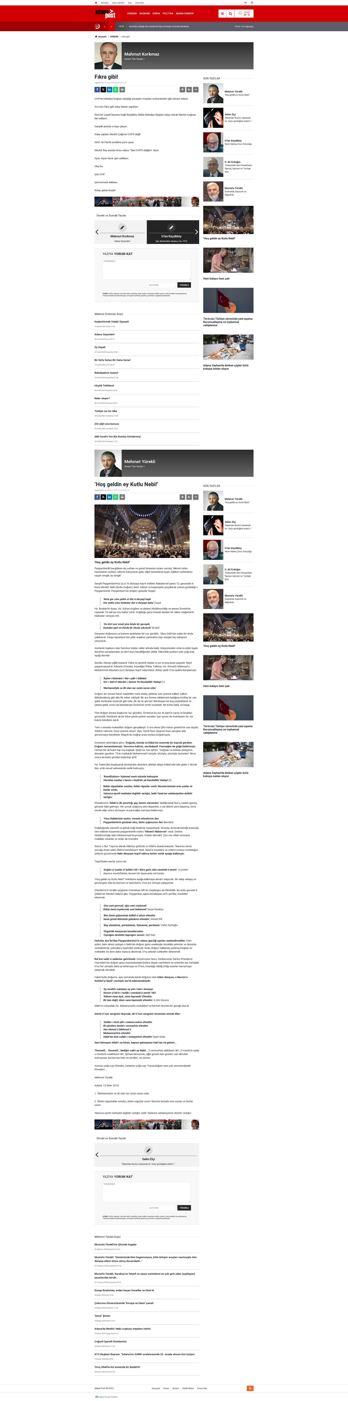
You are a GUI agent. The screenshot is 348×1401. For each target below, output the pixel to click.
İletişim (175, 1388)
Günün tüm (244, 26)
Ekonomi (144, 13)
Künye (166, 1388)
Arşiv (130, 3)
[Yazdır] (122, 89)
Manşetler (105, 3)
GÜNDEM (132, 13)
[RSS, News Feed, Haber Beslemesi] (250, 1388)
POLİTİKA (168, 13)
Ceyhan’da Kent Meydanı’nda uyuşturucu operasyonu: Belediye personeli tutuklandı (168, 26)
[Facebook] (97, 89)
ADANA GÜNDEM (185, 13)
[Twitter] (103, 89)
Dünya (156, 13)
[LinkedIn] (109, 89)
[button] (182, 89)
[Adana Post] (108, 13)
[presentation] (104, 26)
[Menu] (222, 13)
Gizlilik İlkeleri (188, 1388)
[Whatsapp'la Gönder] (115, 89)
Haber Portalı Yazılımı (108, 1397)
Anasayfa (102, 37)
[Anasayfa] (95, 3)
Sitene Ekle (139, 3)
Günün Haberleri (118, 3)
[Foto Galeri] (252, 2)
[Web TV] (245, 2)
